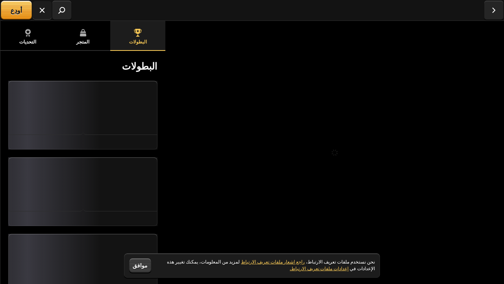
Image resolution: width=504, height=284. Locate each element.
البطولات (138, 42)
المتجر (82, 42)
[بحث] (61, 10)
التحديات (27, 42)
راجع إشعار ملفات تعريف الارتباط (273, 262)
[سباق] (42, 10)
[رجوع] (493, 10)
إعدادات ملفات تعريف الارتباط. (319, 268)
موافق (140, 265)
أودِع (16, 10)
